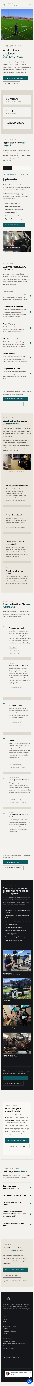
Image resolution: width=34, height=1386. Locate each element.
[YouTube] (9, 1357)
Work (4, 1321)
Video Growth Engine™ (10, 1326)
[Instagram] (14, 1357)
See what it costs (11, 83)
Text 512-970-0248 (11, 1275)
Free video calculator (13, 404)
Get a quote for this (13, 225)
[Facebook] (18, 1357)
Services (5, 1324)
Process (5, 1328)
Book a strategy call (17, 1146)
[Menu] (30, 4)
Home (5, 1319)
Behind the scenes (8, 1346)
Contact (5, 1333)
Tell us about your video (15, 78)
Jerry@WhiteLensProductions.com (14, 1343)
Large (26, 168)
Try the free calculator (17, 1140)
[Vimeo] (5, 1357)
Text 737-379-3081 (9, 1341)
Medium (17, 168)
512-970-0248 (25, 1175)
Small (8, 168)
